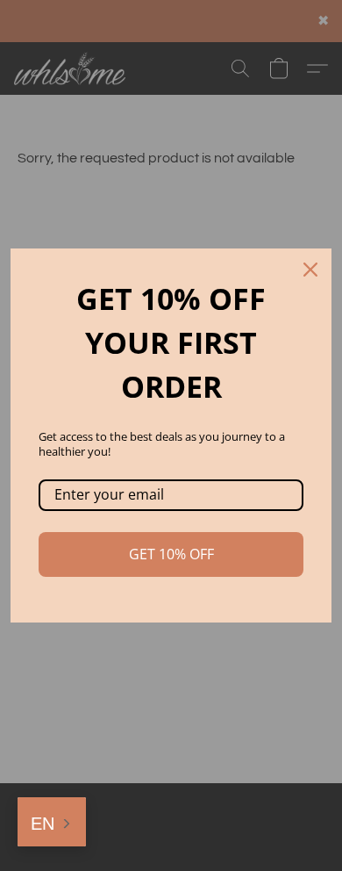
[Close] (310, 269)
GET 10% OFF (171, 554)
